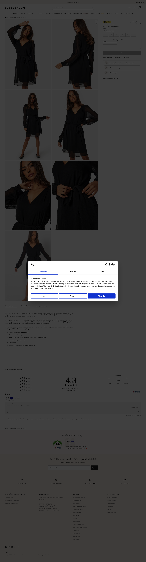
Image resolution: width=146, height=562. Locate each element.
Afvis (44, 296)
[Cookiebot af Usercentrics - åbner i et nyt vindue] (107, 264)
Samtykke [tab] (43, 271)
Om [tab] (103, 271)
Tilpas (72, 296)
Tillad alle (101, 296)
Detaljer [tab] (73, 271)
